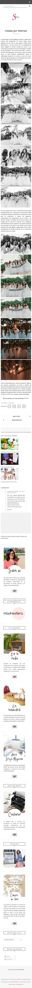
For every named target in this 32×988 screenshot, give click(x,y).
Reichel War (13, 210)
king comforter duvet (13, 505)
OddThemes (14, 982)
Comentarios (9, 959)
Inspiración (11, 402)
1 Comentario (16, 33)
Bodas (6, 402)
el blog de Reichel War (7, 394)
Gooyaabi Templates (16, 984)
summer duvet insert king (14, 506)
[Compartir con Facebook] (9, 406)
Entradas (8, 956)
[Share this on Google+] (19, 406)
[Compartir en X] (14, 406)
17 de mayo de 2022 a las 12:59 (15, 492)
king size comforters (12, 491)
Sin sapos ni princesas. (22, 979)
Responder (9, 509)
